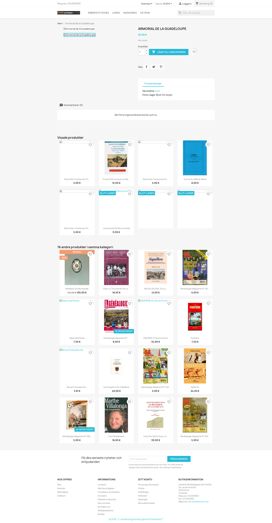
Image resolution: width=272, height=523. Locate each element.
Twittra (154, 67)
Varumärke (148, 90)
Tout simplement (116, 436)
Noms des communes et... (77, 179)
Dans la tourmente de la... (116, 288)
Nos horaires (104, 503)
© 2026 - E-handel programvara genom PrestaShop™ (136, 519)
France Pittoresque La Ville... (116, 179)
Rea (59, 484)
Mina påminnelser (146, 503)
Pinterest (161, 67)
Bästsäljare (62, 492)
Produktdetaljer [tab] (153, 83)
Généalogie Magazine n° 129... (195, 288)
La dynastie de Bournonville (116, 228)
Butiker (101, 514)
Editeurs (61, 495)
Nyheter (61, 488)
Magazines (130, 12)
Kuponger (143, 499)
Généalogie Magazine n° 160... (195, 436)
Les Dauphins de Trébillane (116, 387)
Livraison (102, 484)
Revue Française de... (77, 387)
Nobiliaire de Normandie (77, 288)
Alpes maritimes (77, 338)
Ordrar (141, 488)
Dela (146, 67)
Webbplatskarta (105, 510)
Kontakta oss (104, 506)
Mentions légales (106, 488)
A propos (102, 495)
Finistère (195, 338)
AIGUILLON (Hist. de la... (155, 288)
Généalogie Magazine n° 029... (77, 436)
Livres (116, 12)
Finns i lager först (151, 94)
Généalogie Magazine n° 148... (155, 387)
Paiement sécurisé (107, 499)
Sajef (157, 90)
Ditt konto (145, 479)
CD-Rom (145, 12)
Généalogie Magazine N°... (116, 338)
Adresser (142, 495)
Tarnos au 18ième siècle (195, 179)
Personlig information (148, 484)
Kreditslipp (143, 492)
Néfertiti (195, 387)
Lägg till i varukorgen (168, 52)
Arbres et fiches (98, 12)
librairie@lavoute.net (199, 501)
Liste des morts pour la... (155, 436)
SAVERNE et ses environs (155, 338)
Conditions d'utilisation (109, 492)
